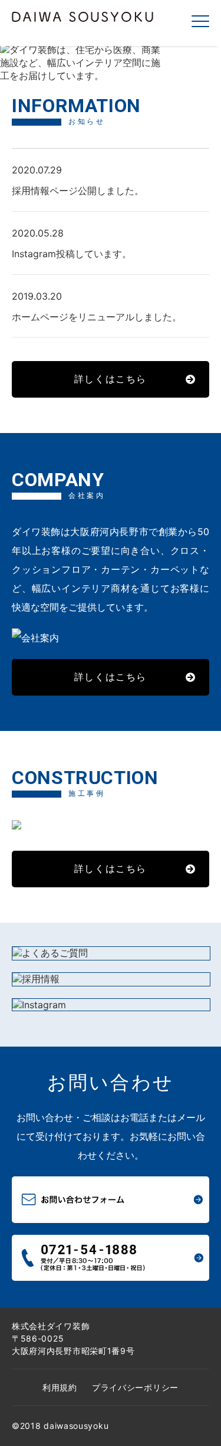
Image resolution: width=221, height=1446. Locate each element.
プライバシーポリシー (135, 1387)
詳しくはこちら (110, 379)
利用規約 (59, 1387)
